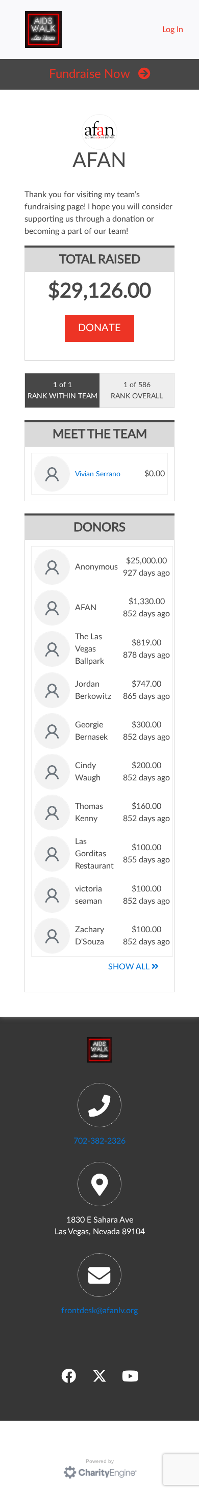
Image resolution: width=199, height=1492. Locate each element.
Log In (172, 29)
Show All (130, 967)
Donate (99, 328)
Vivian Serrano (97, 474)
